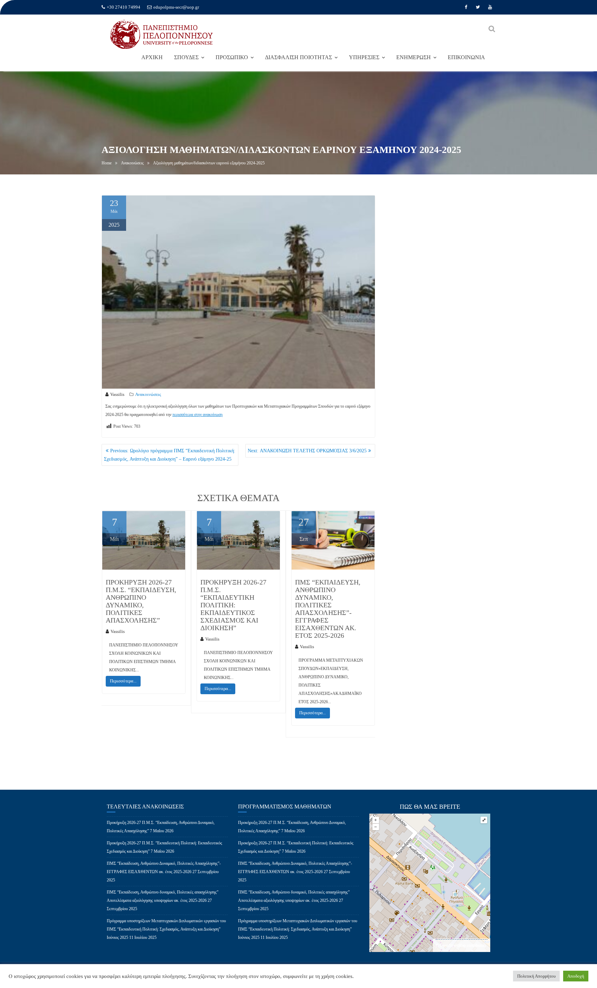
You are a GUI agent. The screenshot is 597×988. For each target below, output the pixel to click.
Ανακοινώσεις (148, 394)
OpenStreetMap (453, 945)
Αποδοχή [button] (575, 976)
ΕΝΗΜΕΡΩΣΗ (413, 57)
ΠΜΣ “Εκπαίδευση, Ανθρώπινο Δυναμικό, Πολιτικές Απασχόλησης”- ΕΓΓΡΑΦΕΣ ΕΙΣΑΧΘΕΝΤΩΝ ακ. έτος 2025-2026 (327, 608)
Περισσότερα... (123, 680)
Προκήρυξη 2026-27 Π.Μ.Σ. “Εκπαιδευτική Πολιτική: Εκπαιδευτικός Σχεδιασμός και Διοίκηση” (233, 605)
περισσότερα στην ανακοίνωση (197, 414)
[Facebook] (465, 7)
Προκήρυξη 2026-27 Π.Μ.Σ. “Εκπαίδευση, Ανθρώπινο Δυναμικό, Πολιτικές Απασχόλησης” (141, 601)
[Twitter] (477, 7)
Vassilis (117, 394)
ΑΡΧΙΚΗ (152, 57)
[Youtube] (489, 7)
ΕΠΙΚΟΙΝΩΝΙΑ (466, 57)
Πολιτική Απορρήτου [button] (536, 976)
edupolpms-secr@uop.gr (176, 7)
